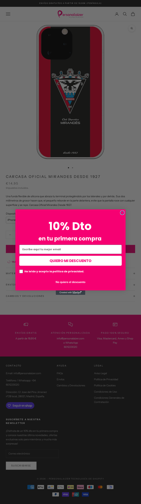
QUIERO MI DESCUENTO (70, 260)
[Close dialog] (122, 213)
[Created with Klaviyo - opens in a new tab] (70, 292)
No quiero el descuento (70, 282)
